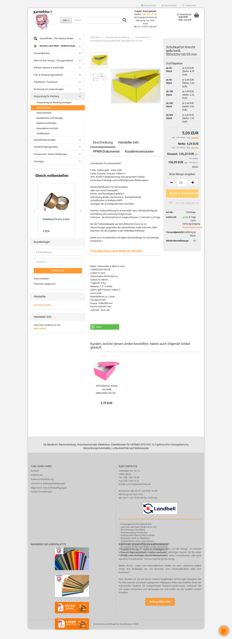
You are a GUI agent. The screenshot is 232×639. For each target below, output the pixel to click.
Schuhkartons (43, 107)
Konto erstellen (41, 278)
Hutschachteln (43, 112)
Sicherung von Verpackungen (49, 89)
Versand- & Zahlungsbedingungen (48, 483)
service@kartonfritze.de (138, 484)
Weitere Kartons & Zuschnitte (49, 67)
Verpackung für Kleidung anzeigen (53, 102)
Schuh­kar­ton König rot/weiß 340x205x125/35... (106, 389)
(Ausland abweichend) (192, 227)
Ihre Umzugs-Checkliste (133, 529)
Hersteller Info (128, 142)
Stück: (195, 166)
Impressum (37, 475)
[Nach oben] (10, 633)
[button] (104, 327)
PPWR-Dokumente (106, 151)
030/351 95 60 (149, 14)
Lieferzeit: (171, 217)
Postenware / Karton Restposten (50, 154)
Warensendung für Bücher (134, 532)
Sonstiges (39, 161)
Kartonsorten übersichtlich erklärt (138, 535)
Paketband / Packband (45, 82)
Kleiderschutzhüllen (46, 123)
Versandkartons (42, 53)
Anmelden (57, 270)
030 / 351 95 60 (131, 477)
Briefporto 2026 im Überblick (135, 538)
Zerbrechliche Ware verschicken (137, 541)
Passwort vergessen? (45, 283)
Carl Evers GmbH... (43, 305)
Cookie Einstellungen (41, 491)
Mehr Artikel (40, 328)
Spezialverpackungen (45, 139)
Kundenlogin (170, 5)
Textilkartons (43, 133)
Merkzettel (190, 5)
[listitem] (56, 210)
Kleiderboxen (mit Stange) (49, 118)
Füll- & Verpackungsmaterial (48, 74)
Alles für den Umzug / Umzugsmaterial (53, 60)
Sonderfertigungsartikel (46, 147)
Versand (194, 147)
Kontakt (35, 470)
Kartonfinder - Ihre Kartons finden (56, 38)
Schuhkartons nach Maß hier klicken (116, 251)
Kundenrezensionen (139, 151)
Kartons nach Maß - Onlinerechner (57, 45)
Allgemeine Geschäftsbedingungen (49, 487)
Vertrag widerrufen (160, 601)
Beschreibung (103, 142)
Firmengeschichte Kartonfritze (136, 524)
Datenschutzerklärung (42, 479)
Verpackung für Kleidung (46, 96)
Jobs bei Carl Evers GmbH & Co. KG (138, 527)
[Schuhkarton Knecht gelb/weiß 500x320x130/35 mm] (136, 86)
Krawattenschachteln (47, 128)
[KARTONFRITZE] (43, 20)
